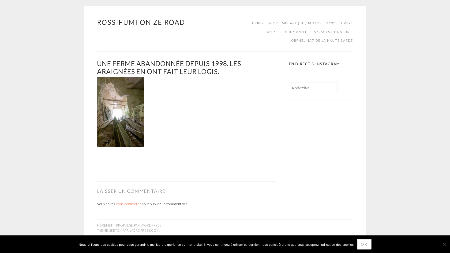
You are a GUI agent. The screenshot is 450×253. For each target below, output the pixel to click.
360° (330, 23)
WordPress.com (144, 230)
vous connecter (128, 203)
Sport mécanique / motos (295, 23)
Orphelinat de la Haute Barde (322, 40)
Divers (346, 23)
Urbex (258, 23)
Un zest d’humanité (287, 32)
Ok (364, 244)
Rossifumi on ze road (141, 22)
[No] (444, 244)
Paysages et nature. (332, 32)
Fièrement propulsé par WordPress (129, 225)
